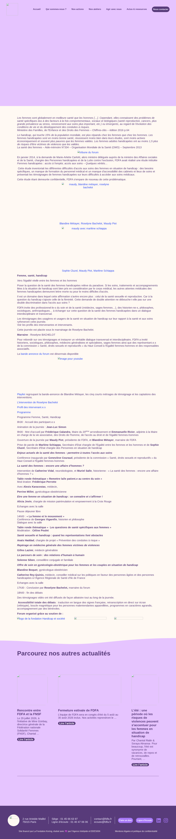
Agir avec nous (113, 9)
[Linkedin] (158, 820)
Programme (24, 412)
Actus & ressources (137, 9)
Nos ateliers (95, 9)
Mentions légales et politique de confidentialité (136, 831)
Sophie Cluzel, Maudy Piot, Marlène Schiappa (88, 270)
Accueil (37, 9)
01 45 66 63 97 (69, 818)
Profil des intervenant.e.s (31, 407)
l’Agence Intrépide (79, 831)
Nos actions (78, 9)
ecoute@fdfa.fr (102, 822)
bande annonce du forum (35, 353)
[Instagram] (165, 820)
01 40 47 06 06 (79, 822)
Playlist (21, 394)
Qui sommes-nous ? (56, 9)
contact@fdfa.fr (103, 818)
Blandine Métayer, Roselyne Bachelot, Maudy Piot (88, 223)
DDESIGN (95, 831)
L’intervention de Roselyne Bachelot (37, 402)
